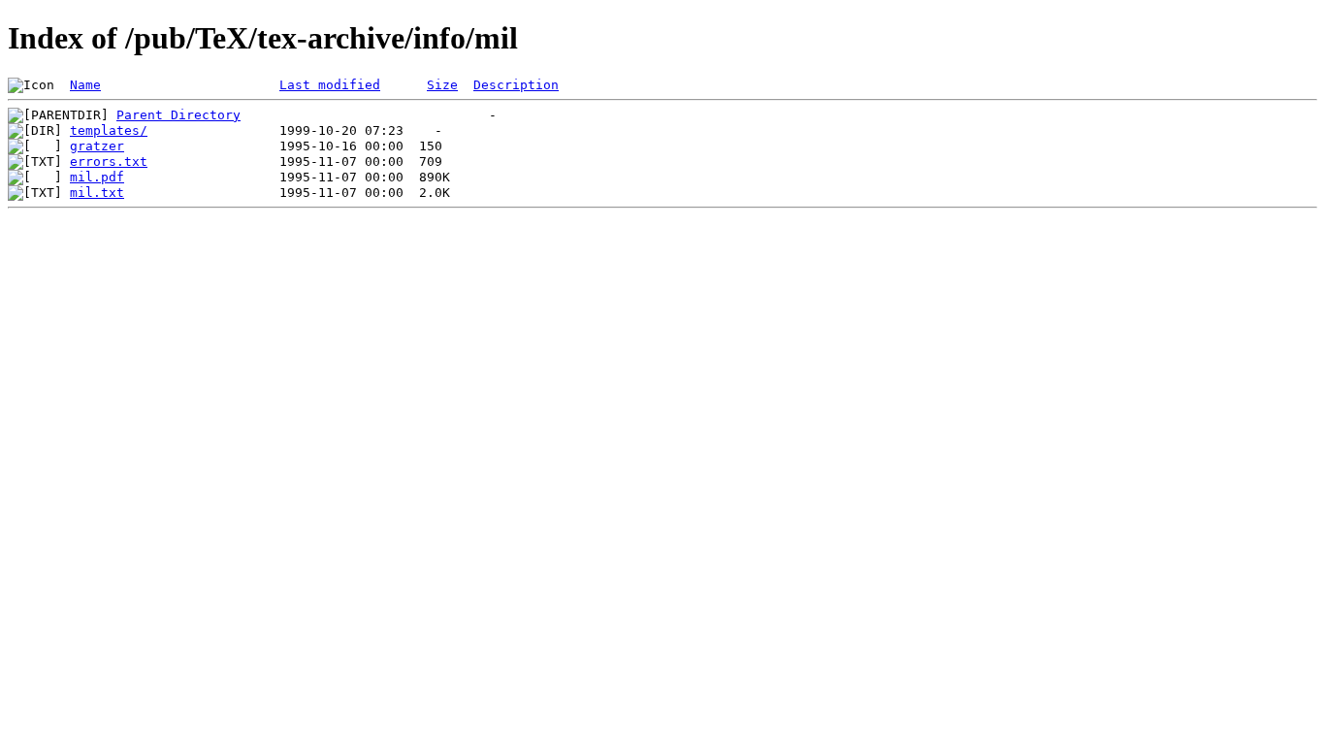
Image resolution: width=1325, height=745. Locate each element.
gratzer (97, 146)
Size (442, 85)
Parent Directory (178, 115)
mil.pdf (97, 177)
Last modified (329, 85)
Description (516, 85)
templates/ (108, 130)
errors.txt (108, 161)
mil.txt (97, 192)
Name (85, 85)
